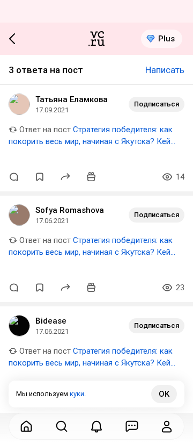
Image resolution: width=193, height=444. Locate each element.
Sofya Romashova (69, 210)
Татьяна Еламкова (71, 99)
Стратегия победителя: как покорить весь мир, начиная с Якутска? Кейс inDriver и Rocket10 (92, 141)
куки (77, 394)
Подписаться (156, 104)
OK (164, 394)
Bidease (50, 321)
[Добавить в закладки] (39, 176)
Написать (164, 70)
